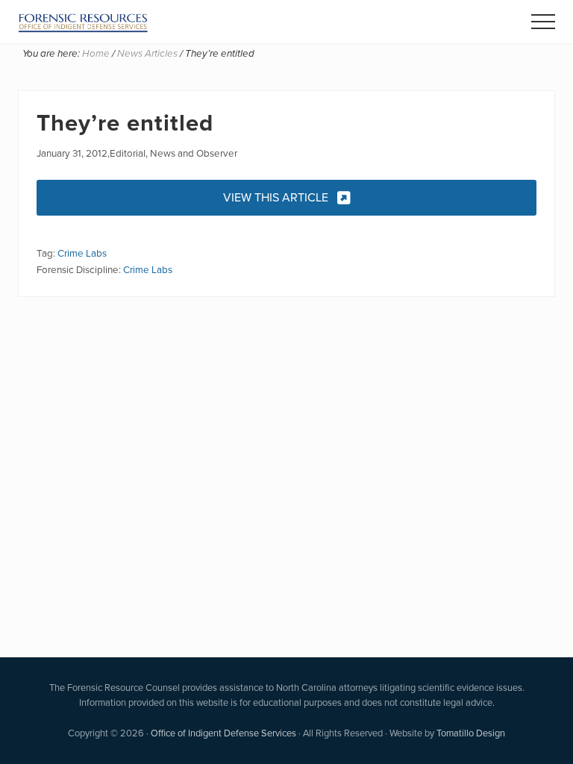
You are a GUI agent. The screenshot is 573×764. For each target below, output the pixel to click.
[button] (543, 21)
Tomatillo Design (470, 733)
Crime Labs (82, 252)
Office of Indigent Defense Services (223, 733)
